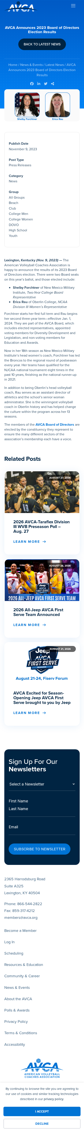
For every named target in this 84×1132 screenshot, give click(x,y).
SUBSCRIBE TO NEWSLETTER (39, 849)
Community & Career (22, 976)
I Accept (42, 1111)
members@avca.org (20, 917)
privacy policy (53, 1099)
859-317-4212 (23, 910)
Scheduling (13, 953)
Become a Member (20, 930)
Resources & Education (23, 964)
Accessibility (14, 1044)
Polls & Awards (17, 1010)
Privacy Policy (16, 1021)
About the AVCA (18, 999)
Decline (42, 1123)
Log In (9, 942)
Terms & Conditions (20, 1033)
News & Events (31, 64)
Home (12, 64)
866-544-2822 (29, 904)
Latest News (54, 64)
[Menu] (73, 6)
